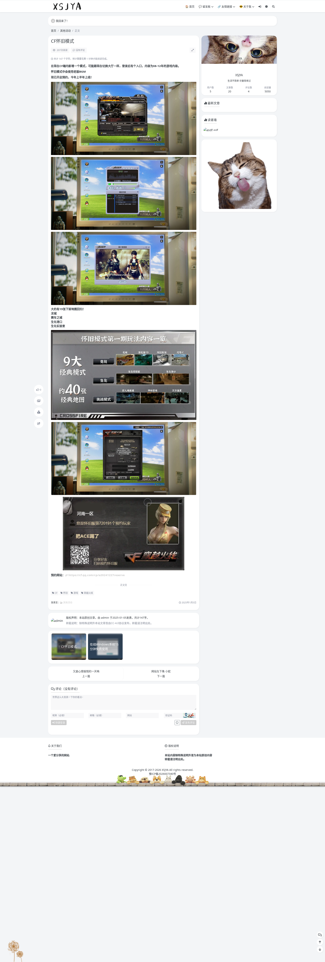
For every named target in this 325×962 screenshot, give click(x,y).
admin (105, 617)
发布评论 (190, 722)
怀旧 (65, 593)
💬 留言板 (204, 6)
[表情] (177, 722)
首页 (53, 30)
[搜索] (273, 6)
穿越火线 (88, 593)
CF (55, 593)
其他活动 (65, 30)
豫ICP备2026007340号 (162, 774)
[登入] (259, 6)
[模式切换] (266, 6)
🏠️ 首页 (189, 6)
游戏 (75, 593)
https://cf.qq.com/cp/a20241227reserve (96, 575)
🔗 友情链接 (225, 6)
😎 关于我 (245, 6)
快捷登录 (60, 722)
